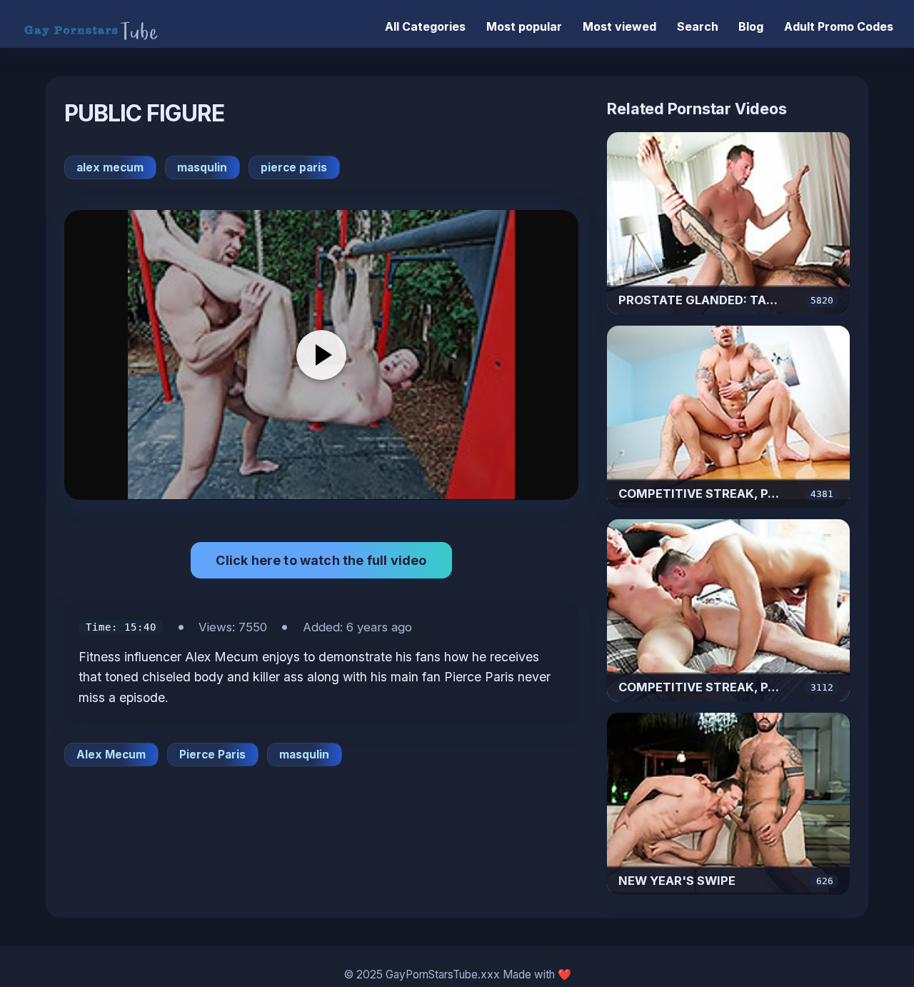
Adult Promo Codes (838, 26)
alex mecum (110, 167)
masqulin (202, 167)
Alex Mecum (111, 754)
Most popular (524, 26)
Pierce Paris (212, 754)
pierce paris (294, 167)
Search (697, 26)
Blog (750, 26)
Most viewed (619, 26)
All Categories (425, 26)
